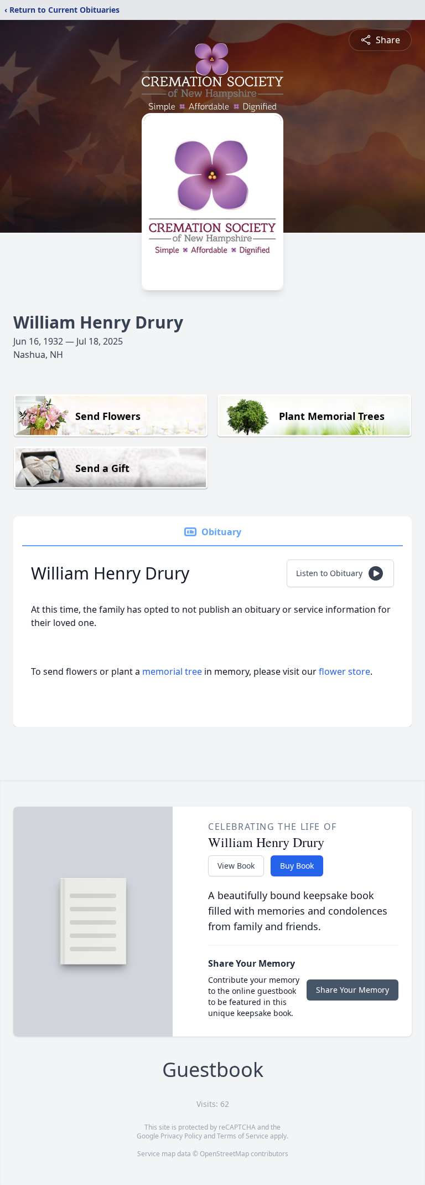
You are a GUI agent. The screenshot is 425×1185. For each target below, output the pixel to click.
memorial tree (172, 671)
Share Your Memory (352, 989)
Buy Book (297, 865)
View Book (236, 865)
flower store (344, 671)
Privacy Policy (181, 1136)
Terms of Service (242, 1136)
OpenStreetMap (224, 1153)
